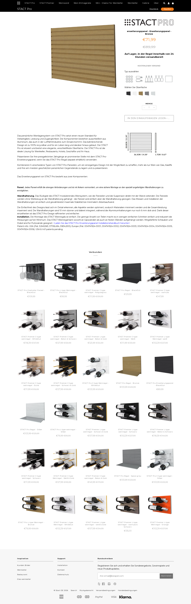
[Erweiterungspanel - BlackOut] (127, 94)
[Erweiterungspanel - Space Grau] (146, 94)
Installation (62, 565)
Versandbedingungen (105, 590)
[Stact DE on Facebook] (103, 584)
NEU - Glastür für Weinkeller (109, 3)
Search (74, 590)
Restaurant (22, 575)
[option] (68, 61)
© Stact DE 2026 (61, 590)
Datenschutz (63, 575)
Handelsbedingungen (127, 590)
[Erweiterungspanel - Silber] (152, 94)
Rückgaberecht (86, 590)
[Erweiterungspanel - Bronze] (140, 94)
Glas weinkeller (24, 579)
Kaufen (167, 9)
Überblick (153, 9)
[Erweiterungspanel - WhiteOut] (134, 94)
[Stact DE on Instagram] (109, 584)
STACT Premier (47, 3)
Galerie (145, 3)
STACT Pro (30, 3)
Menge (149, 104)
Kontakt (61, 570)
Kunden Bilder (23, 565)
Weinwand (64, 3)
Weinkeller (133, 3)
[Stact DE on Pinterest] (114, 584)
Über (156, 3)
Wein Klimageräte (82, 3)
